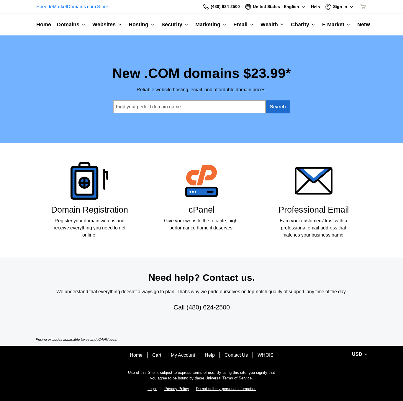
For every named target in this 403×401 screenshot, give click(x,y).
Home (136, 355)
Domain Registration (89, 209)
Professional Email (314, 209)
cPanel (201, 209)
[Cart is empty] (363, 7)
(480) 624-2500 (208, 307)
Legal (152, 389)
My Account (183, 355)
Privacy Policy (176, 389)
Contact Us (236, 355)
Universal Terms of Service (228, 378)
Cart (156, 355)
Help (210, 355)
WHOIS (265, 355)
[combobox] (189, 107)
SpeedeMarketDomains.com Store (72, 6)
